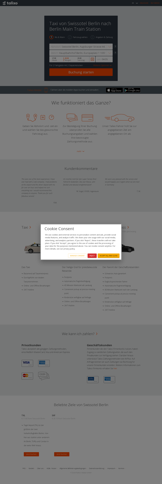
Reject (92, 256)
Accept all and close (108, 256)
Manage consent (77, 256)
